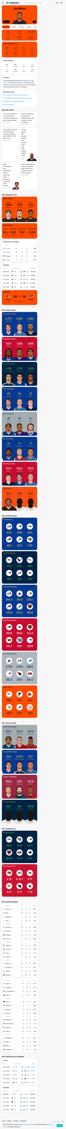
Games (21, 27)
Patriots (8, 909)
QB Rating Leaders (9, 464)
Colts (7, 953)
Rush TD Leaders (8, 414)
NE (16, 1075)
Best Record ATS (8, 832)
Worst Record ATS (9, 866)
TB (15, 272)
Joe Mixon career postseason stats (17, 95)
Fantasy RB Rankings (10, 727)
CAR (28, 1071)
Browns (8, 260)
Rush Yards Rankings (10, 620)
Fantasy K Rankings (9, 802)
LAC (16, 1067)
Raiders (8, 975)
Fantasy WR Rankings (10, 752)
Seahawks (9, 1038)
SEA (27, 1094)
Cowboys (8, 987)
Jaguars (8, 945)
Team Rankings (8, 225)
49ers (7, 1046)
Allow (59, 1126)
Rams (7, 1042)
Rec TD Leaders (8, 439)
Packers (8, 1005)
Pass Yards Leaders (9, 314)
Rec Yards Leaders (9, 364)
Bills (7, 913)
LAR (27, 1098)
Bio (35, 27)
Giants (8, 995)
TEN (16, 1079)
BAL (15, 1106)
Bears (7, 1002)
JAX (15, 283)
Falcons (8, 1027)
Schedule (6, 265)
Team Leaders (7, 198)
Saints (8, 1031)
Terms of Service (28, 1124)
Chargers (8, 967)
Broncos (8, 963)
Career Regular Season (10, 44)
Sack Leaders (7, 489)
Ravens (8, 252)
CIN (27, 272)
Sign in (58, 3)
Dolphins (8, 917)
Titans (8, 957)
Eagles (8, 984)
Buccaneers (9, 1024)
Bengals (6, 22)
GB (28, 1082)
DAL (16, 1071)
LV (28, 1079)
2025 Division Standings (11, 242)
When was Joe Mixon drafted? (15, 101)
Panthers (8, 1020)
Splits (29, 27)
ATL (15, 1110)
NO (28, 1075)
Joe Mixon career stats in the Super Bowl (18, 98)
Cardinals (9, 1049)
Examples (23, 1121)
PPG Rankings (7, 519)
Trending (16, 1121)
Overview (6, 27)
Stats (14, 27)
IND (27, 1106)
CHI (15, 1102)
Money (9, 1121)
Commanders (10, 991)
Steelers (8, 248)
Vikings (8, 1009)
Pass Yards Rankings (10, 654)
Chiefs (8, 971)
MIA (27, 287)
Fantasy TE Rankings (10, 777)
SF (15, 1098)
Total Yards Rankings (10, 587)
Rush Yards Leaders (9, 339)
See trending (10, 105)
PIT (27, 279)
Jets (7, 921)
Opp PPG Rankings (9, 553)
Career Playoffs (8, 60)
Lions (7, 1013)
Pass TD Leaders (8, 389)
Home (4, 1121)
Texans (5, 82)
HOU (27, 275)
